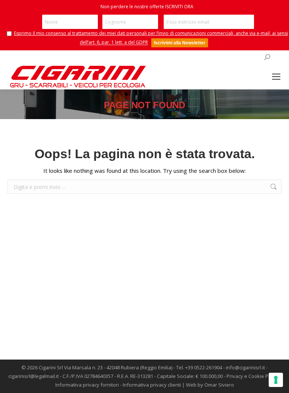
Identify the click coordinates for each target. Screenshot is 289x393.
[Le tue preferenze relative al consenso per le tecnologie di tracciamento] (276, 380)
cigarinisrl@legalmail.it (33, 376)
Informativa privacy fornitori (87, 384)
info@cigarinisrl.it (245, 367)
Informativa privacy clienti (152, 384)
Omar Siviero (219, 384)
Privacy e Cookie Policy (252, 376)
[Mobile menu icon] (276, 76)
